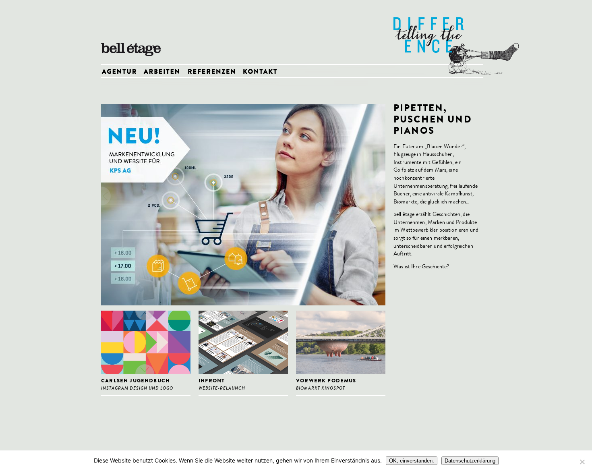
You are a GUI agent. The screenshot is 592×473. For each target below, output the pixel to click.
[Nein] (582, 462)
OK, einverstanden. (411, 461)
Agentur (122, 72)
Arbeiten (165, 72)
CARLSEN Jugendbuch (135, 381)
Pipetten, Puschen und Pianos (432, 120)
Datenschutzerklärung (470, 461)
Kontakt (262, 72)
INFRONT (212, 381)
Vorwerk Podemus (326, 381)
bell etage (133, 32)
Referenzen (214, 72)
